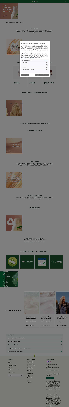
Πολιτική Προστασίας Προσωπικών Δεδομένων (29, 58)
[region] (35, 59)
